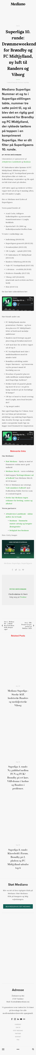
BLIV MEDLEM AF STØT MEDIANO (18, 906)
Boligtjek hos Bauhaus (19, 530)
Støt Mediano (11, 461)
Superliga (26, 82)
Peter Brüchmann (18, 589)
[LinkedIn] (18, 1019)
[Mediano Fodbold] (21, 1019)
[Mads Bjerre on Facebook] (12, 1019)
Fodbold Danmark (12, 82)
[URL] (24, 1019)
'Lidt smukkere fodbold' (16, 488)
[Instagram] (15, 1019)
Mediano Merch (13, 471)
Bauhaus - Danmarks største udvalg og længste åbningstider (21, 523)
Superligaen (26, 563)
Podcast (20, 82)
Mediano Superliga (12, 563)
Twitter (23, 597)
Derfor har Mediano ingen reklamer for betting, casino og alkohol (19, 501)
